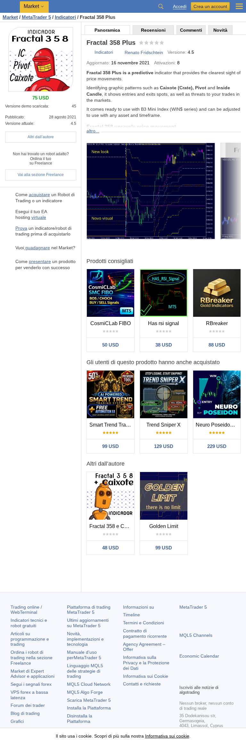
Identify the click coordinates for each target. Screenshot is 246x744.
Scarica (89, 700)
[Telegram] (193, 679)
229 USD (216, 446)
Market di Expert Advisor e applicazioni (32, 673)
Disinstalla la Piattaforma (79, 718)
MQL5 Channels (195, 635)
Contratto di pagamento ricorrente (145, 633)
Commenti (191, 30)
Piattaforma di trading (89, 609)
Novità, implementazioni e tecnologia (85, 639)
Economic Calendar (199, 656)
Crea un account (210, 6)
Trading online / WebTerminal (26, 609)
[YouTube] (214, 679)
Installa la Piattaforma (89, 707)
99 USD (110, 446)
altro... (92, 130)
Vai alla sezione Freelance (41, 174)
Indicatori (103, 52)
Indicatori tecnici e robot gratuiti (29, 623)
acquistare (39, 194)
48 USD (110, 547)
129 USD (163, 446)
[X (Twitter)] (204, 679)
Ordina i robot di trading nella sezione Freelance (32, 658)
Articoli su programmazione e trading (30, 639)
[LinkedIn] (224, 679)
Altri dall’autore (41, 137)
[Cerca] (161, 6)
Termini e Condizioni (143, 622)
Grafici (17, 721)
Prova (21, 228)
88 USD (217, 345)
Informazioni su (138, 607)
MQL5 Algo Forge (85, 692)
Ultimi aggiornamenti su (88, 623)
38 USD (163, 345)
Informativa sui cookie (167, 736)
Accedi (179, 6)
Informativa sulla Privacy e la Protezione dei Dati (146, 663)
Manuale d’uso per (84, 655)
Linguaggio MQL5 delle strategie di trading (85, 671)
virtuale (38, 217)
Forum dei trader (28, 705)
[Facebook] (183, 679)
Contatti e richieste (142, 683)
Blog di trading (25, 713)
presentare (40, 261)
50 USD (110, 345)
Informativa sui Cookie (145, 676)
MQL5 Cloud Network (89, 684)
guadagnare (37, 247)
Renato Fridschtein (144, 52)
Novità (220, 30)
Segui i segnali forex (31, 684)
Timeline (131, 614)
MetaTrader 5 (193, 607)
